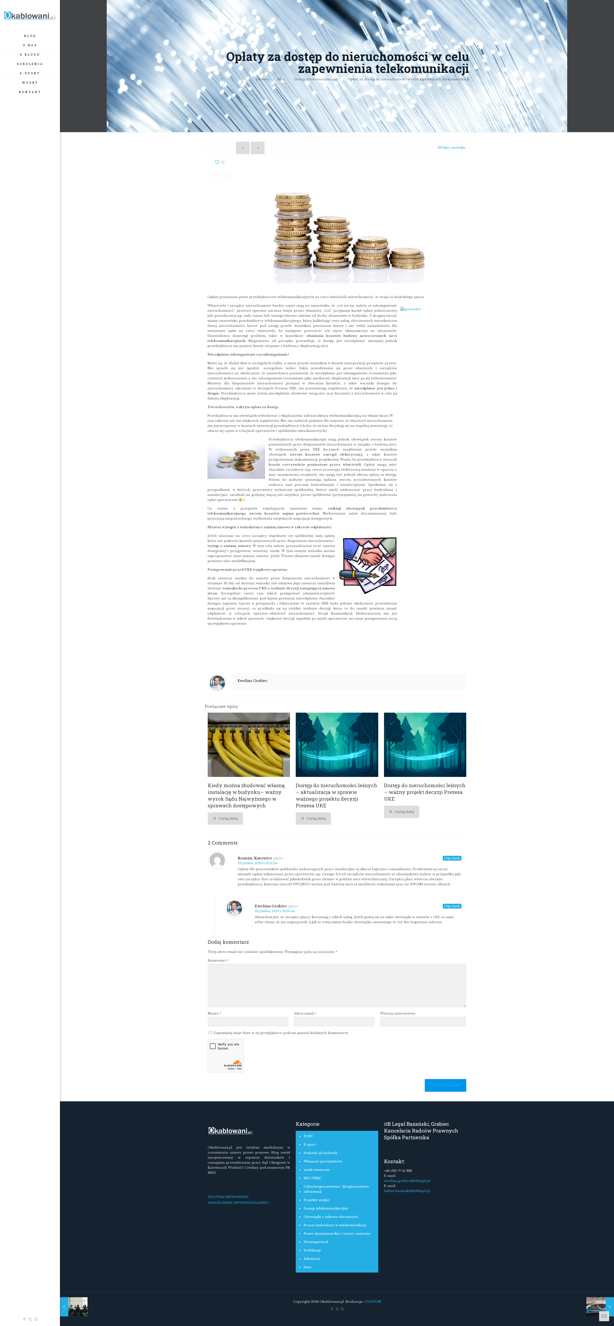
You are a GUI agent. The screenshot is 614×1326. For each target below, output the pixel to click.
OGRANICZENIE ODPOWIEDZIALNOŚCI (238, 1202)
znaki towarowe (317, 1170)
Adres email (305, 1013)
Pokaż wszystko (453, 148)
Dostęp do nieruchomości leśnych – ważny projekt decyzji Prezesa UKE (424, 792)
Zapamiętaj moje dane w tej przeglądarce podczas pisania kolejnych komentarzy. (280, 1033)
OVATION (372, 1302)
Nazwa (214, 1013)
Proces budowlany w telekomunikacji (335, 1225)
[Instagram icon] (36, 1319)
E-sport (310, 1145)
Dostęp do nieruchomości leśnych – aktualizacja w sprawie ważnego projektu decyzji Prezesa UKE (336, 795)
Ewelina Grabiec (253, 681)
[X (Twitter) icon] (30, 1319)
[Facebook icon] (24, 1319)
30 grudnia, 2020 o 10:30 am (275, 911)
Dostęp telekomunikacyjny (316, 79)
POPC (308, 1136)
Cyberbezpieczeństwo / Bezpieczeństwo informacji (336, 1189)
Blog (281, 79)
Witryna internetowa (397, 1013)
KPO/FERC (313, 1178)
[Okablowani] (30, 16)
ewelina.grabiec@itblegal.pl (407, 1181)
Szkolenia (312, 1259)
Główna (262, 79)
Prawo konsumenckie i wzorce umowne (337, 1234)
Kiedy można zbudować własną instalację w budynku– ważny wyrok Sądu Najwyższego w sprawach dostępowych (246, 795)
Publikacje (312, 1250)
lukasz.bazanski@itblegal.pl (407, 1191)
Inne (308, 1267)
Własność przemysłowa (323, 1161)
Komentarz (218, 960)
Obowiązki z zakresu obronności (331, 1217)
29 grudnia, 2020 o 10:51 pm (257, 863)
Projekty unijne (317, 1200)
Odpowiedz (452, 858)
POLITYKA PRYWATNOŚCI (228, 1197)
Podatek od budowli (320, 1153)
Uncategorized (316, 1242)
